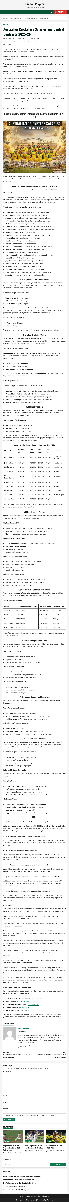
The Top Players (34, 4)
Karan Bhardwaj (9, 38)
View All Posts (23, 1046)
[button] (3, 12)
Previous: (17, 1054)
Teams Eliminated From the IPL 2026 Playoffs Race (17, 1190)
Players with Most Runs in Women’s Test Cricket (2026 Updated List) (12, 1148)
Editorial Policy (35, 1196)
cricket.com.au (37, 999)
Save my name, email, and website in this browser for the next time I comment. (30, 1115)
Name (5, 1095)
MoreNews (40, 1200)
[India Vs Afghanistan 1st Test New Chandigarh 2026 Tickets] (34, 1136)
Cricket (5, 24)
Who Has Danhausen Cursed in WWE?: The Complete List (18, 1179)
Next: (51, 1054)
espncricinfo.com (22, 1002)
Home (21, 1196)
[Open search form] (51, 12)
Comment (7, 1071)
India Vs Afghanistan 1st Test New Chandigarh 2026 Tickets (34, 1147)
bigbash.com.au (24, 1007)
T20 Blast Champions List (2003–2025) (54, 1147)
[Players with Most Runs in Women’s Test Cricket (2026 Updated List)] (13, 1136)
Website (5, 1109)
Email (5, 1102)
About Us (27, 1196)
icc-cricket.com (33, 1004)
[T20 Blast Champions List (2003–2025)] (56, 1136)
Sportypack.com (29, 1010)
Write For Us (62, 12)
